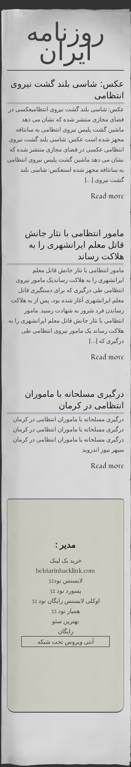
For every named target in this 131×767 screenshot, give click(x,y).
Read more (107, 196)
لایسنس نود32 (65, 580)
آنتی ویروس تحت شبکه (65, 641)
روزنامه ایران (65, 41)
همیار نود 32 (65, 610)
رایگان (65, 631)
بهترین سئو (65, 621)
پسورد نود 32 (65, 590)
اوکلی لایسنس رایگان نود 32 (65, 600)
